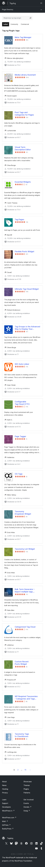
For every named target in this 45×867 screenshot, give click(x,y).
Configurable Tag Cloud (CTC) (22, 403)
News (4, 785)
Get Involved (29, 800)
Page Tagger (20, 436)
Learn (4, 800)
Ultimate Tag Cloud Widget (27, 289)
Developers (6, 807)
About (4, 781)
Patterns (27, 793)
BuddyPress (8, 829)
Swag (27, 811)
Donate (27, 807)
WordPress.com (9, 818)
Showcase (28, 781)
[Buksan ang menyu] (41, 3)
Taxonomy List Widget (25, 549)
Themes (27, 785)
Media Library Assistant (25, 75)
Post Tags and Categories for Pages (24, 113)
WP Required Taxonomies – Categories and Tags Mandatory (26, 697)
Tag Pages (19, 219)
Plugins (26, 789)
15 (25, 770)
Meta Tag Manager (23, 37)
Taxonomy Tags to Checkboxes (22, 735)
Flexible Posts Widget (24, 251)
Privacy (5, 793)
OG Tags (18, 474)
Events (26, 803)
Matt (5, 821)
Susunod (30, 770)
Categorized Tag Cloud (25, 627)
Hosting (5, 789)
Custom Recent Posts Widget (22, 662)
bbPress (6, 825)
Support (5, 803)
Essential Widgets (23, 182)
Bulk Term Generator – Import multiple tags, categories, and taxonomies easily (27, 590)
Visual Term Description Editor (23, 148)
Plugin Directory (7, 9)
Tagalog (10, 838)
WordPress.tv (8, 811)
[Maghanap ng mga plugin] (30, 18)
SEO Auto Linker (22, 364)
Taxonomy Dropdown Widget (23, 512)
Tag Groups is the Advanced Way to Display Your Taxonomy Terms (27, 327)
